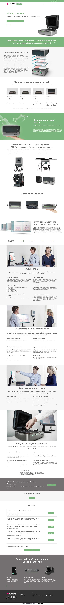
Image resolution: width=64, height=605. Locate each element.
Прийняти (40, 603)
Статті (56, 3)
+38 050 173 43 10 (22, 594)
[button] (51, 0)
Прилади (39, 3)
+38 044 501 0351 (22, 595)
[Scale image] (19, 164)
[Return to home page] (11, 4)
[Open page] (14, 570)
